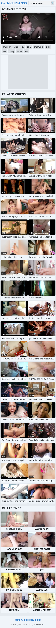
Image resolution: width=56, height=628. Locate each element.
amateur (7, 47)
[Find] (52, 3)
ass (26, 51)
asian (16, 47)
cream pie (38, 47)
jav (22, 47)
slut (47, 47)
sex (4, 51)
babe (19, 51)
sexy (29, 47)
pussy (11, 51)
